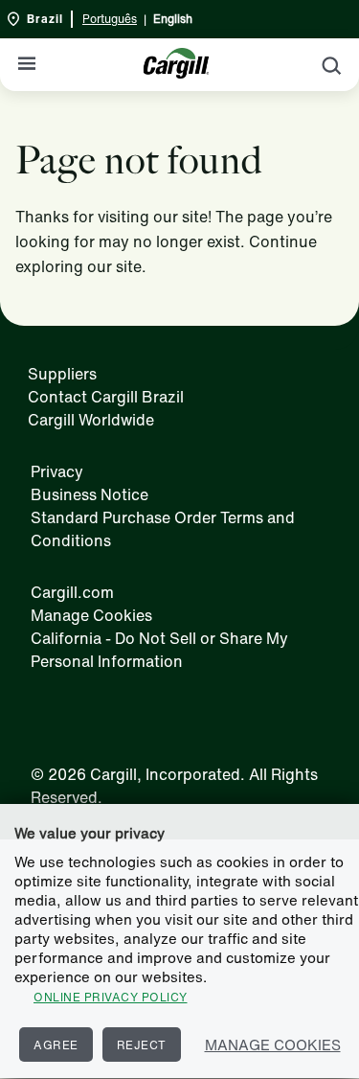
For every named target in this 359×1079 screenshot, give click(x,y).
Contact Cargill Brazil (106, 396)
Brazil (45, 19)
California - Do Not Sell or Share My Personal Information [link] (159, 650)
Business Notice (89, 494)
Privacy (57, 471)
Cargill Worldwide (91, 419)
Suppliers (62, 373)
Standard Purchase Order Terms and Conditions (163, 529)
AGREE (56, 1045)
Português (109, 19)
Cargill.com (72, 592)
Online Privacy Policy (111, 997)
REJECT (142, 1045)
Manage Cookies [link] (91, 615)
